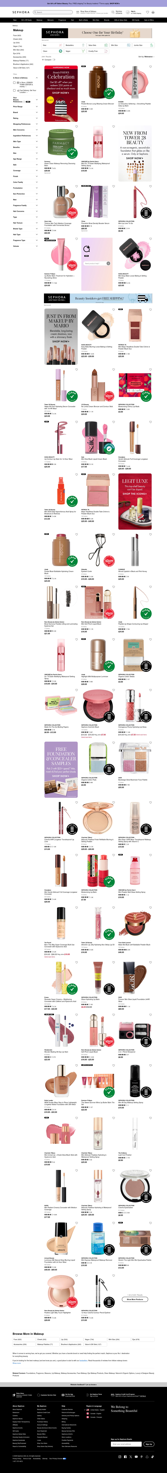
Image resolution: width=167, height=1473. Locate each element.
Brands (106, 20)
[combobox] (53, 12)
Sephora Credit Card (43, 1412)
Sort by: (145, 56)
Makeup (39, 20)
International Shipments (69, 1425)
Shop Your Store (42, 1443)
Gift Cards (135, 20)
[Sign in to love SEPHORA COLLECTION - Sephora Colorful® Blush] (114, 690)
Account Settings (42, 1425)
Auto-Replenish (42, 1431)
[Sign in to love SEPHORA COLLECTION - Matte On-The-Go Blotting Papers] (77, 690)
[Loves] (147, 12)
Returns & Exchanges (68, 1412)
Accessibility (65, 1443)
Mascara (48, 1373)
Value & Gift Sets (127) (21, 68)
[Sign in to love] (77, 127)
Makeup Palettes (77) (21, 60)
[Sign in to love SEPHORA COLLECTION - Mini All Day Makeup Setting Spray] (150, 1065)
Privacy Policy (17, 1458)
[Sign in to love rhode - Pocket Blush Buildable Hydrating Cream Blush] (77, 534)
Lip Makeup (56, 1373)
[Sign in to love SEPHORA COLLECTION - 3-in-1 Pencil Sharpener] (150, 1015)
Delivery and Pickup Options (70, 1415)
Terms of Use (27, 1458)
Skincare (50, 20)
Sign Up (149, 1444)
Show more (17, 1363)
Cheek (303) (17, 39)
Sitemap (44, 1458)
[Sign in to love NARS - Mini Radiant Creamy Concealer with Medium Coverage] (77, 1170)
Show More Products (135, 1299)
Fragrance (62, 20)
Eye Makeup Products (95, 1373)
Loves (39, 1440)
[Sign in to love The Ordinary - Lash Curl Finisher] (150, 1118)
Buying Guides (66, 1428)
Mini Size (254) (18, 50)
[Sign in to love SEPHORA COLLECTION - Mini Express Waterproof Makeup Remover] (114, 1223)
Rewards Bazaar (42, 1437)
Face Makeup (82, 1373)
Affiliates (15, 1425)
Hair (72, 20)
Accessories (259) (19, 57)
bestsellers (83, 1360)
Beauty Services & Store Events (47, 1428)
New (14, 20)
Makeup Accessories (68, 1373)
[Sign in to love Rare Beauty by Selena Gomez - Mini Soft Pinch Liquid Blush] (114, 587)
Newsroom (16, 1412)
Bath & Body (83, 20)
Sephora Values (17, 1419)
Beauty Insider (41, 1409)
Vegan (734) (17, 46)
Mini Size (96, 20)
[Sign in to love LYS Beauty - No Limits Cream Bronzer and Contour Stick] (114, 370)
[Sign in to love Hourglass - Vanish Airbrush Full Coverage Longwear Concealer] (150, 422)
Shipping (64, 1419)
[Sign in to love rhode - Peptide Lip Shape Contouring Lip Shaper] (150, 587)
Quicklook (98, 97)
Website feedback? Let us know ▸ (83, 1384)
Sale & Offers (149, 20)
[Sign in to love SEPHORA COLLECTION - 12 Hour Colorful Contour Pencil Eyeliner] (114, 1276)
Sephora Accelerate (19, 1440)
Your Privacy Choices (55, 1458)
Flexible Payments (67, 1440)
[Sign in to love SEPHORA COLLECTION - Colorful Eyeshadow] (150, 1170)
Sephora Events (17, 1428)
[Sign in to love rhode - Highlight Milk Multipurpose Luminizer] (114, 639)
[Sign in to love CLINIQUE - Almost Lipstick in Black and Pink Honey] (150, 534)
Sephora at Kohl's (67, 1434)
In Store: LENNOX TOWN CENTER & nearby (26, 85)
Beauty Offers (41, 1434)
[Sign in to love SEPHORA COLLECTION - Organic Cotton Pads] (114, 743)
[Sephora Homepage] (21, 12)
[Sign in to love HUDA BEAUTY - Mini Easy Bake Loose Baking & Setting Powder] (150, 239)
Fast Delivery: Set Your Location (28, 91)
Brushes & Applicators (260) (23, 64)
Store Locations (66, 1437)
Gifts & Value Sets (120, 20)
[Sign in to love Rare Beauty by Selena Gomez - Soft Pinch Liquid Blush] (114, 1015)
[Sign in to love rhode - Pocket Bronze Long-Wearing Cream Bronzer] (114, 67)
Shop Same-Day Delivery (45, 1446)
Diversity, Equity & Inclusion (21, 1437)
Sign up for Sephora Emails (121, 1439)
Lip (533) (16, 42)
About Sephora (17, 1409)
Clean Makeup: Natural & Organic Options (119, 1373)
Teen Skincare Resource (69, 1446)
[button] (24, 102)
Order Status (41, 1419)
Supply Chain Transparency (21, 1422)
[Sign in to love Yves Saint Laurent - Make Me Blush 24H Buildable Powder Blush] (150, 908)
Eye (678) (16, 53)
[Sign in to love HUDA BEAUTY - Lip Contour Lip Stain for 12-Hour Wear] (77, 422)
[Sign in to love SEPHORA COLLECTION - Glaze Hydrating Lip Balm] (114, 962)
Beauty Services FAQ (68, 1431)
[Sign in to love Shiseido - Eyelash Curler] (114, 534)
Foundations (30, 1373)
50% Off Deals (26, 20)
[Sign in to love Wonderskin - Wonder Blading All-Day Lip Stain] (77, 1015)
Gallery (39, 1415)
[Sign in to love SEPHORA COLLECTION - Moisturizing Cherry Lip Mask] (150, 370)
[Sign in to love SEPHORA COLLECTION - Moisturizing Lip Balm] (114, 855)
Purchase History (42, 1422)
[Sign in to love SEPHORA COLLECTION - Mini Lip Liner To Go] (150, 186)
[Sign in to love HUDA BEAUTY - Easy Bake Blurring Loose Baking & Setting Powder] (114, 310)
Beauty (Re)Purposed (19, 1443)
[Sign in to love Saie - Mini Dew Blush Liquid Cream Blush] (114, 422)
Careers (15, 1415)
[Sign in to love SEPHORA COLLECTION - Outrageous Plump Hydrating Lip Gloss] (150, 690)
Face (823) (17, 35)
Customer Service (67, 1409)
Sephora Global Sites (19, 1434)
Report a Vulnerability (19, 1446)
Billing (64, 1422)
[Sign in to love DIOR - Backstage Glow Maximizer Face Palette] (150, 743)
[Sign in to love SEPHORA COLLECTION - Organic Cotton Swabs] (150, 639)
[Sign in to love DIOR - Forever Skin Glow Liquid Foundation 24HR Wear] (150, 962)
